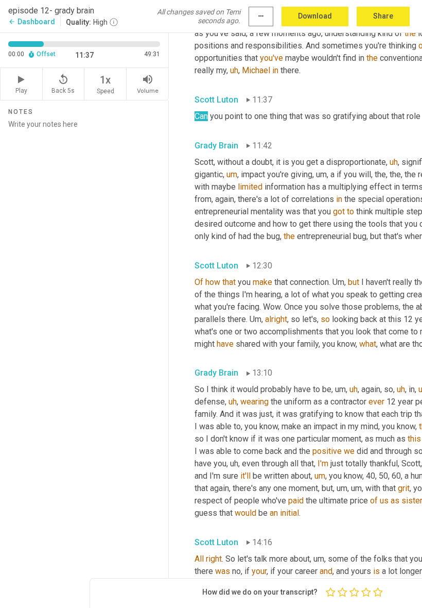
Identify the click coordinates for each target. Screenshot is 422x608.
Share (383, 16)
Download (315, 16)
